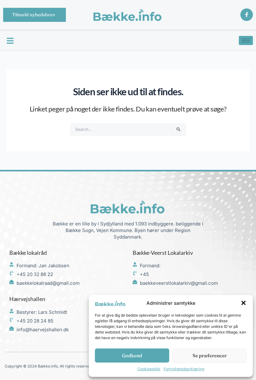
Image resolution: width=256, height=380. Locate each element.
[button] (243, 303)
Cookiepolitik (148, 369)
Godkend (132, 355)
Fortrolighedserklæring (184, 369)
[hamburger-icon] (246, 40)
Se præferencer (210, 355)
